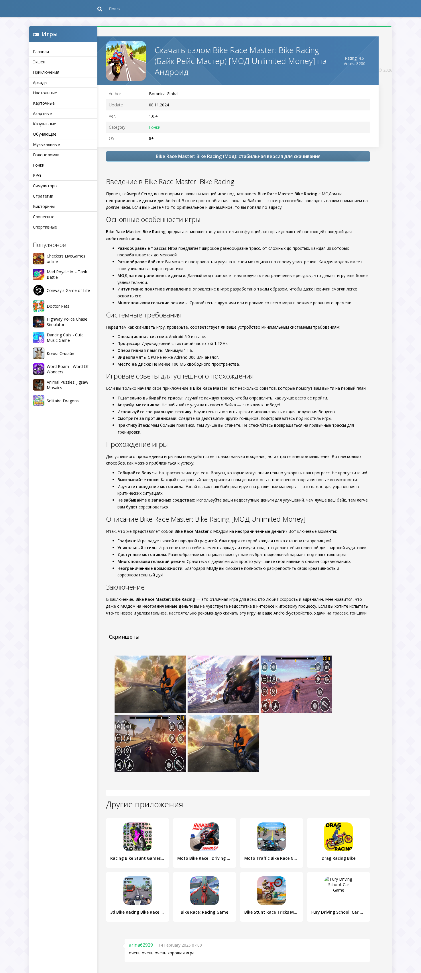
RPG (37, 175)
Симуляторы (45, 185)
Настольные (45, 92)
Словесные (43, 216)
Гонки (38, 165)
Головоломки (46, 154)
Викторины (44, 206)
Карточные (44, 103)
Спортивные (45, 227)
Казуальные (44, 123)
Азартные (42, 113)
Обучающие (44, 134)
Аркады (40, 82)
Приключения (46, 72)
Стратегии (43, 196)
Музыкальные (46, 144)
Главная (41, 51)
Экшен (39, 62)
